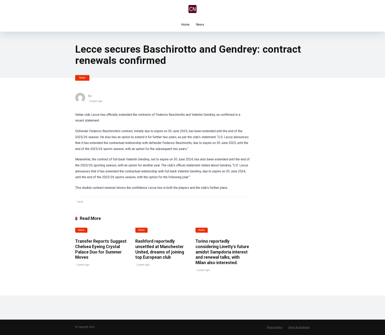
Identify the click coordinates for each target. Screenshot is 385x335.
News (200, 24)
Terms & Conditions (299, 327)
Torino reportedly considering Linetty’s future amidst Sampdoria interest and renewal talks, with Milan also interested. (222, 252)
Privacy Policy (274, 327)
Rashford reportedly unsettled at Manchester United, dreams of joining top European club (159, 249)
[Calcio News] (192, 9)
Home (185, 24)
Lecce (80, 201)
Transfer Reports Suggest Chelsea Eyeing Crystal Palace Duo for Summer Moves (101, 249)
